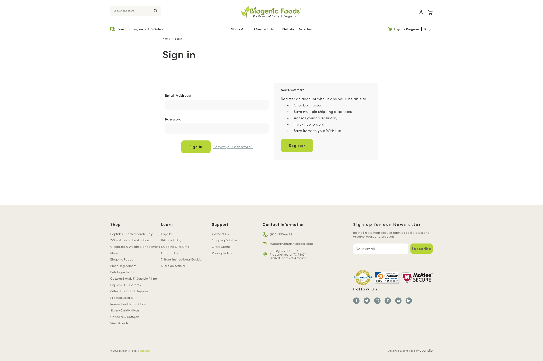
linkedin (409, 300)
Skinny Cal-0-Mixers (125, 310)
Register (297, 145)
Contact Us (264, 29)
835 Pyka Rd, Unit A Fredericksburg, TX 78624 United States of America (288, 254)
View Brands (119, 323)
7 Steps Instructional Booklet (181, 259)
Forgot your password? (233, 147)
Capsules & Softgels (124, 317)
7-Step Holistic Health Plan (129, 240)
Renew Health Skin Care (128, 304)
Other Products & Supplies (129, 291)
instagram (377, 300)
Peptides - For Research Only (131, 234)
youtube (398, 300)
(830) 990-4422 (281, 234)
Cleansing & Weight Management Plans (135, 250)
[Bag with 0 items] (430, 12)
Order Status (221, 247)
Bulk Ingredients (122, 272)
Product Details (121, 298)
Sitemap (145, 350)
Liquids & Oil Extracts (125, 285)
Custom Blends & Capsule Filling (133, 278)
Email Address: (178, 95)
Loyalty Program (406, 29)
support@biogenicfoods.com (291, 244)
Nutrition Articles (297, 29)
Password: (174, 119)
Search (155, 10)
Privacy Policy (171, 240)
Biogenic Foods (121, 259)
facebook (356, 300)
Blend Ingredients (123, 266)
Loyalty (166, 234)
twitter (367, 300)
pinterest (388, 300)
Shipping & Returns (175, 247)
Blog (427, 29)
